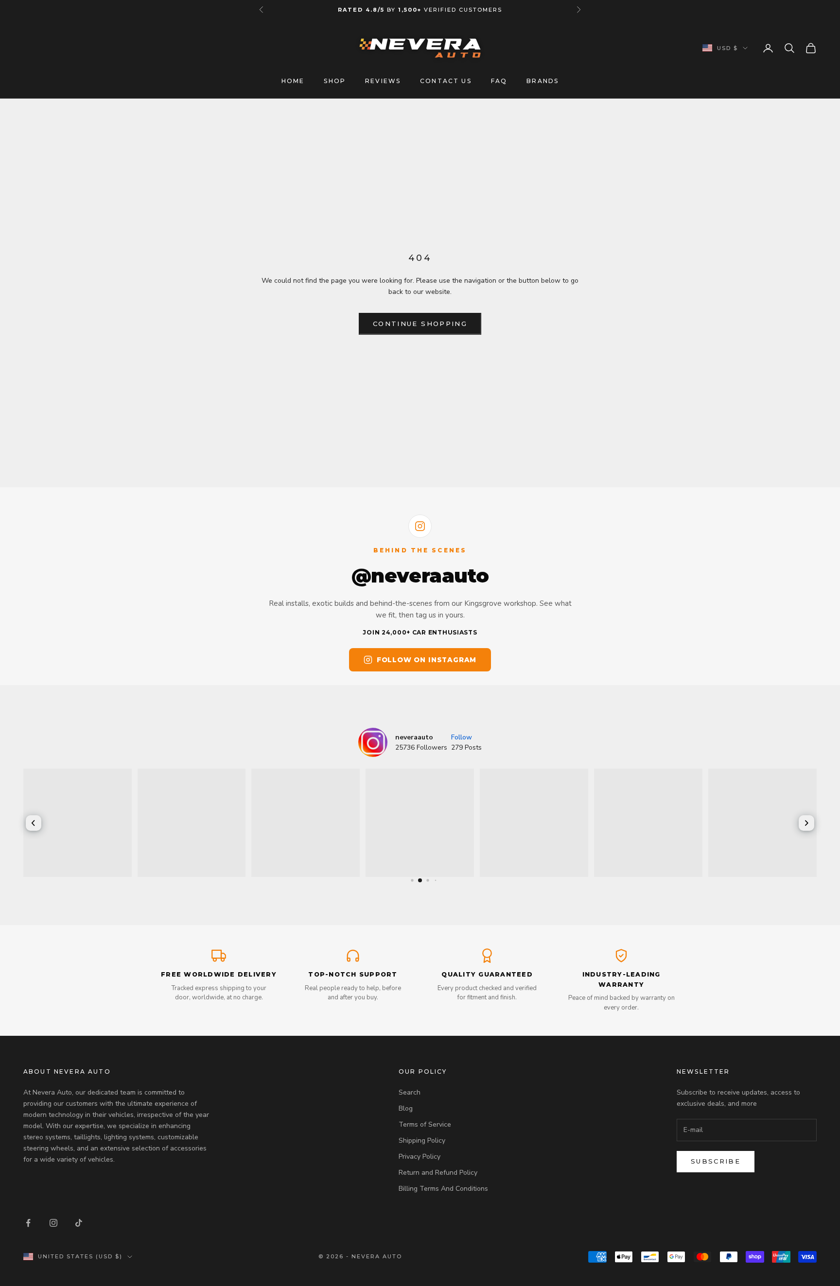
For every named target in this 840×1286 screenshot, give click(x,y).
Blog (406, 1108)
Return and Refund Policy (438, 1172)
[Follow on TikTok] (79, 1223)
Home (293, 81)
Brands (542, 81)
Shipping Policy (422, 1140)
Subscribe (715, 1161)
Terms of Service (425, 1124)
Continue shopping (420, 323)
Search (409, 1092)
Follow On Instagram (426, 660)
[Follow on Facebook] (28, 1223)
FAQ (499, 81)
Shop (335, 81)
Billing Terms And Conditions (443, 1188)
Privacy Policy (419, 1156)
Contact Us (446, 81)
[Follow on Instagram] (53, 1223)
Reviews (383, 81)
